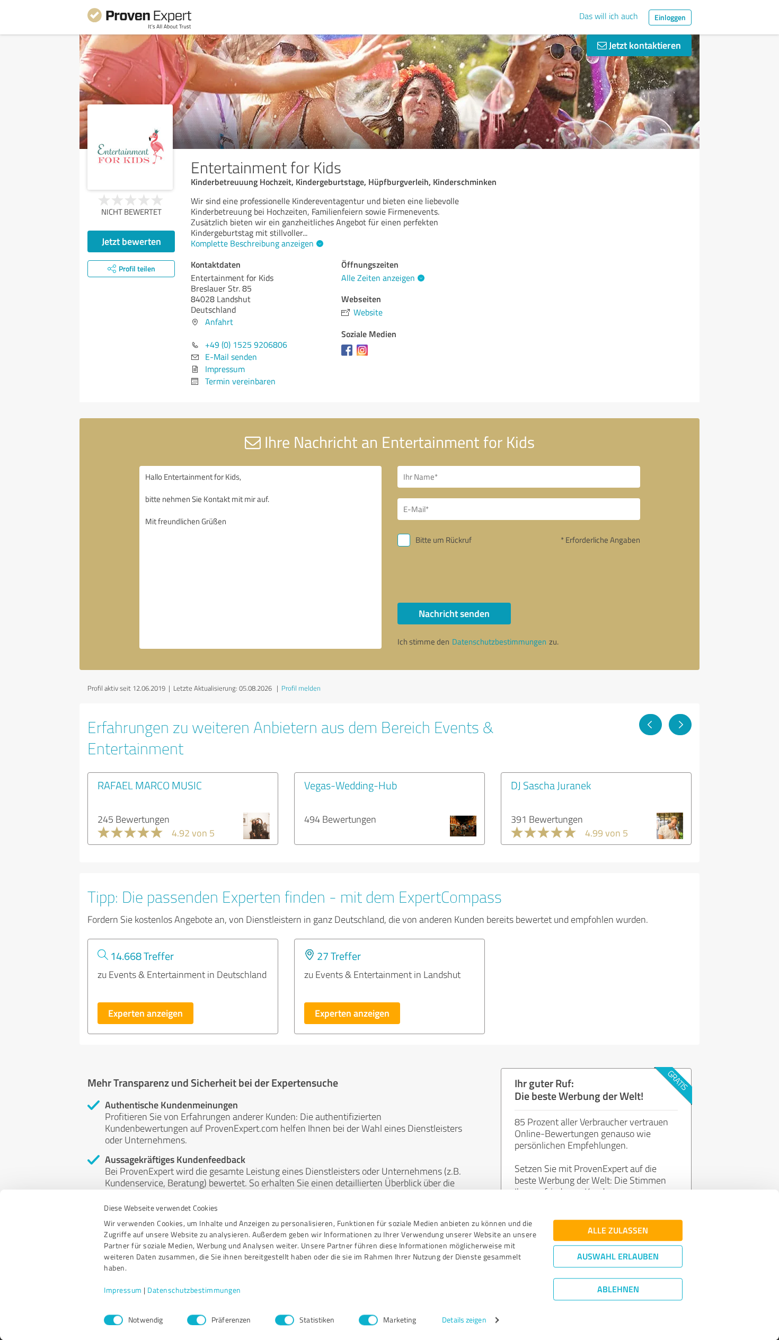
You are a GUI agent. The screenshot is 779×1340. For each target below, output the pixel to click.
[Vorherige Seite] (650, 724)
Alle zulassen (618, 1230)
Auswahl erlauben (618, 1256)
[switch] (196, 1320)
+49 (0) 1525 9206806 (246, 344)
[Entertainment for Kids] (130, 147)
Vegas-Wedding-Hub (350, 785)
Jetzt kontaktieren (644, 45)
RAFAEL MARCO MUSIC (150, 785)
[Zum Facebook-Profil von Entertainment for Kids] (349, 355)
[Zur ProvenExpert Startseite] (139, 20)
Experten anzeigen (145, 1013)
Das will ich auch (608, 16)
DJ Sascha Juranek (551, 785)
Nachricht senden (454, 613)
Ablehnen (618, 1289)
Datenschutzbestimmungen (194, 1290)
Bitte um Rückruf (443, 539)
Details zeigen (464, 1320)
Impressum (123, 1290)
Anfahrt (219, 322)
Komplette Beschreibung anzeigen (252, 243)
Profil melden (301, 688)
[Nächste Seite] (680, 724)
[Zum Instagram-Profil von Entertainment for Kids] (364, 355)
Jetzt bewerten (131, 241)
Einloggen (670, 17)
